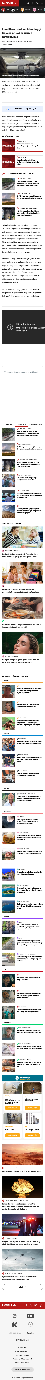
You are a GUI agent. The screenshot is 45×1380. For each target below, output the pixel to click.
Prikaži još (22, 1287)
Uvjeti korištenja (22, 1355)
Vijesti (7, 9)
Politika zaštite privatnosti (22, 1359)
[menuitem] (37, 3)
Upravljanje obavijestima (23, 1369)
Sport (17, 9)
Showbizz (27, 9)
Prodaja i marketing (22, 1351)
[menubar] (37, 3)
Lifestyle (39, 9)
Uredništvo (22, 1348)
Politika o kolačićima (22, 1362)
